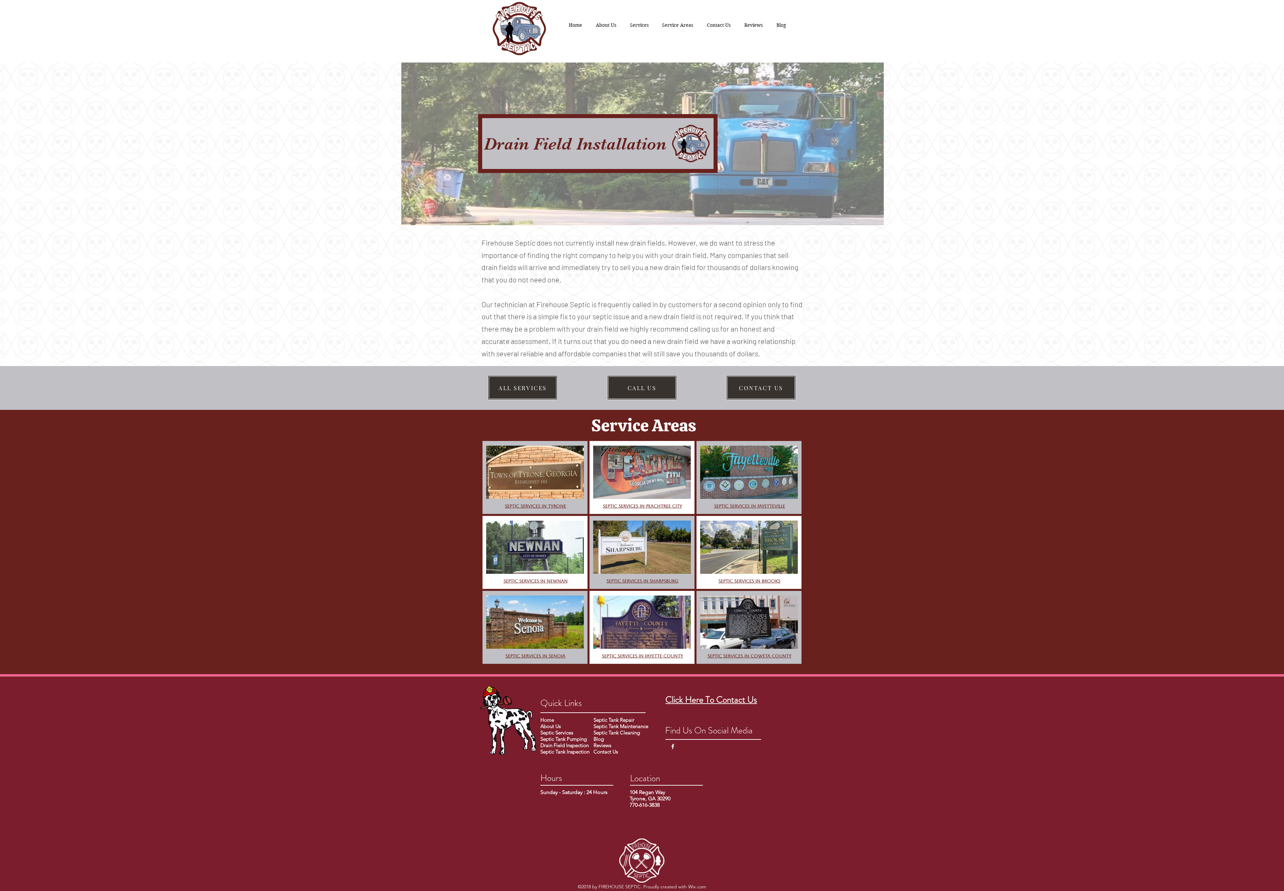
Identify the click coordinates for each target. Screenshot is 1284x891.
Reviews (603, 745)
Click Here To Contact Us (711, 699)
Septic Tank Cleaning (617, 732)
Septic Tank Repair (614, 720)
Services (529, 581)
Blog (599, 739)
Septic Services (556, 732)
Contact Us (606, 751)
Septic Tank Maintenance (621, 726)
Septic (511, 581)
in (642, 506)
